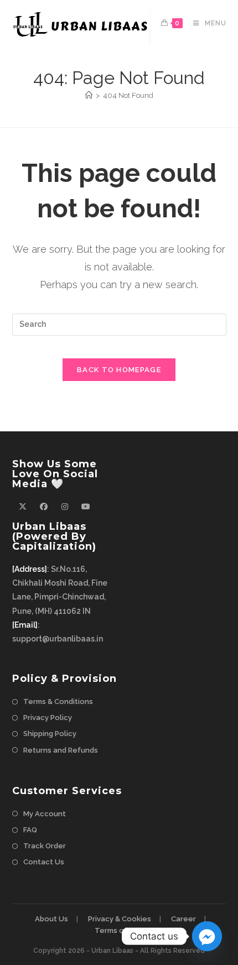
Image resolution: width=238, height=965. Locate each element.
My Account (44, 814)
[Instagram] (65, 507)
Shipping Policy (49, 733)
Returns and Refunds (60, 750)
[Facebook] (44, 507)
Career (183, 919)
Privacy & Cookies (119, 919)
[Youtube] (86, 507)
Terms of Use (119, 930)
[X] (22, 507)
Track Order (44, 846)
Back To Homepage (119, 370)
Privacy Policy (47, 717)
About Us (51, 919)
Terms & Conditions (58, 701)
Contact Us (43, 862)
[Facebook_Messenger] (207, 936)
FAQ (30, 830)
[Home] (88, 95)
